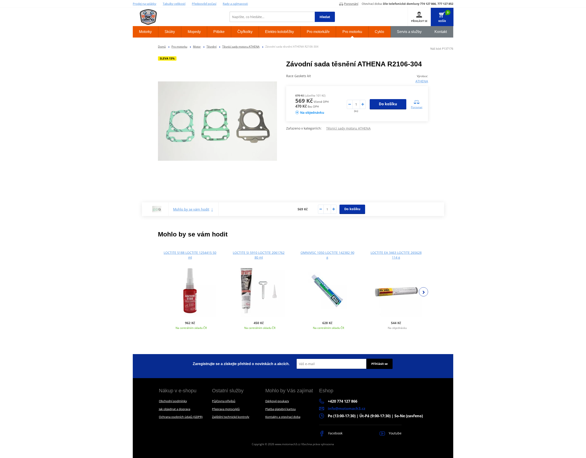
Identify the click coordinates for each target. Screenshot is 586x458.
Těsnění (211, 47)
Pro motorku (179, 47)
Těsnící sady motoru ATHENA (241, 47)
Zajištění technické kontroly (230, 417)
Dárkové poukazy (277, 401)
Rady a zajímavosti (235, 4)
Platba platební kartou (280, 409)
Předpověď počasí (204, 4)
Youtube (395, 433)
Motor (197, 47)
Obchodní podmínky (173, 401)
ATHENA (421, 81)
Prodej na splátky (144, 4)
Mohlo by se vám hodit (191, 209)
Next (423, 291)
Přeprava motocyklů (226, 409)
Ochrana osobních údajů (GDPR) (181, 417)
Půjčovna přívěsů (223, 401)
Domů (162, 47)
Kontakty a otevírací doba (282, 417)
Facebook (334, 433)
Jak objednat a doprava (174, 409)
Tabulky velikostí (174, 4)
